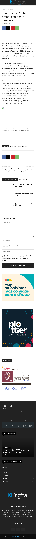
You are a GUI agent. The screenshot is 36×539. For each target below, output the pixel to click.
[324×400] (17, 347)
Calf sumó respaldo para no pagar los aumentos (26, 170)
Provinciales (10, 9)
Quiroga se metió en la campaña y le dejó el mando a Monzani (9, 171)
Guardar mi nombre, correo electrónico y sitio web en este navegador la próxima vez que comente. (17, 258)
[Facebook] (4, 28)
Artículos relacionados (10, 179)
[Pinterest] (13, 28)
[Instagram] (18, 529)
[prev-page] (3, 212)
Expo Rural (13, 146)
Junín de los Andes (22, 146)
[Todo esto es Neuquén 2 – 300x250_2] (18, 300)
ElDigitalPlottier (16, 536)
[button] (3, 2)
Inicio (3, 9)
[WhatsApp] (17, 28)
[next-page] (6, 212)
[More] (22, 28)
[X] (8, 28)
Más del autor (23, 179)
